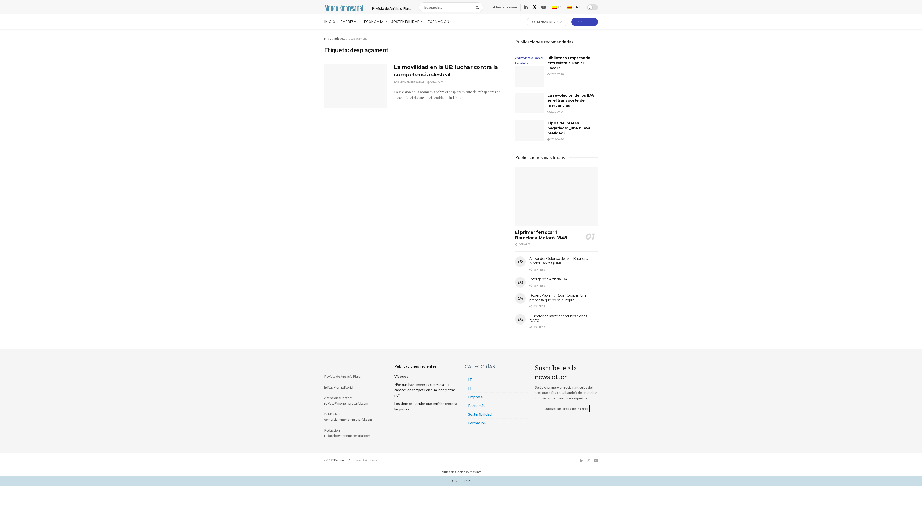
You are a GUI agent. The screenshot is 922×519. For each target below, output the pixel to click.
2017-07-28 (557, 74)
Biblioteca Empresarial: (569, 63)
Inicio (329, 22)
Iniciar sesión (506, 7)
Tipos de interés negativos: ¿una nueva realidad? (569, 128)
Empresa (348, 22)
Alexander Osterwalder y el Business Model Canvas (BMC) (558, 261)
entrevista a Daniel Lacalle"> (529, 60)
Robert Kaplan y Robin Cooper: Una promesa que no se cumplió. (558, 297)
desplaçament (358, 38)
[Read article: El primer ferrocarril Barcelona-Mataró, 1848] (556, 196)
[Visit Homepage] (344, 7)
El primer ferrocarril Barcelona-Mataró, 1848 (541, 235)
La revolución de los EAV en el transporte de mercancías (570, 100)
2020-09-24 (557, 111)
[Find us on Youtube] (543, 7)
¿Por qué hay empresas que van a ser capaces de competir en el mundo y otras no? (424, 390)
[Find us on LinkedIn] (526, 7)
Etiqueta (339, 38)
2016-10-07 (436, 82)
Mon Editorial (343, 387)
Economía (373, 22)
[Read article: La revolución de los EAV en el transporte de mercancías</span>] (529, 103)
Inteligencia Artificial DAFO (550, 279)
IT (470, 379)
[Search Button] (478, 7)
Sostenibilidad (405, 22)
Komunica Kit (343, 460)
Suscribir (585, 22)
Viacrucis (401, 376)
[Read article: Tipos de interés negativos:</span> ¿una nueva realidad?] (529, 130)
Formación (438, 22)
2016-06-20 (557, 139)
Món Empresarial (412, 82)
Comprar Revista (547, 22)
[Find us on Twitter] (534, 7)
